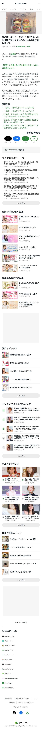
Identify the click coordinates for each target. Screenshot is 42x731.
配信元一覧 (8, 698)
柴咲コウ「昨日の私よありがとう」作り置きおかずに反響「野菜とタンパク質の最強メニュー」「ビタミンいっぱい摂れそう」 (27, 420)
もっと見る (21, 203)
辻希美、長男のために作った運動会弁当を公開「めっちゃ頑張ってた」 (21, 121)
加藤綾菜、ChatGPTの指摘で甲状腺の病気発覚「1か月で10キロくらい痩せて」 (26, 438)
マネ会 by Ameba (10, 646)
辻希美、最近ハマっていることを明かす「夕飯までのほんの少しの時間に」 (21, 126)
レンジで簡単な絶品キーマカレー (21, 547)
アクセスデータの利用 (21, 707)
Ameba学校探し (9, 688)
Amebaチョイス (9, 636)
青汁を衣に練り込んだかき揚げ (20, 555)
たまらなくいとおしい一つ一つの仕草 (23, 539)
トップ (4, 9)
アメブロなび (8, 683)
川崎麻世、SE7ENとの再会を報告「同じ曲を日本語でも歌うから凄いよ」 (21, 195)
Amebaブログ (9, 650)
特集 (31, 9)
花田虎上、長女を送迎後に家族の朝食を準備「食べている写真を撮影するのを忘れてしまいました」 (21, 187)
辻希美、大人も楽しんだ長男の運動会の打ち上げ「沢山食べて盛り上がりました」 (21, 115)
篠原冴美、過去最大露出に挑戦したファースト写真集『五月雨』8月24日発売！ (12, 519)
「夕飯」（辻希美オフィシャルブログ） (19, 111)
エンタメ (13, 9)
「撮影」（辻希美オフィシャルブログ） (19, 108)
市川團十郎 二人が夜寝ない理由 (20, 572)
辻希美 (13, 54)
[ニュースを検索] (39, 3)
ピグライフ (8, 674)
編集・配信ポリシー (22, 698)
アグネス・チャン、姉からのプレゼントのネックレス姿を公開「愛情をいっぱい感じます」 (21, 163)
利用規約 (12, 703)
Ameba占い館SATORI (11, 678)
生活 (38, 9)
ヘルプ (35, 698)
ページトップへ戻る (21, 622)
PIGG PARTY (8, 664)
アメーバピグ (8, 660)
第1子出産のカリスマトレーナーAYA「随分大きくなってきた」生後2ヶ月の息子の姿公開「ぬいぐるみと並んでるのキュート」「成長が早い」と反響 (27, 430)
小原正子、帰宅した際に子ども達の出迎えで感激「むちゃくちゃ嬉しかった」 (20, 171)
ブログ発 (23, 9)
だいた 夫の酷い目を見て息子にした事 (23, 564)
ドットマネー (8, 641)
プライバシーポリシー (25, 703)
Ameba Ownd (9, 655)
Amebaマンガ (9, 669)
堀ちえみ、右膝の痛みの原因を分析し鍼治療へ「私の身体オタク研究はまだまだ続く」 (21, 179)
